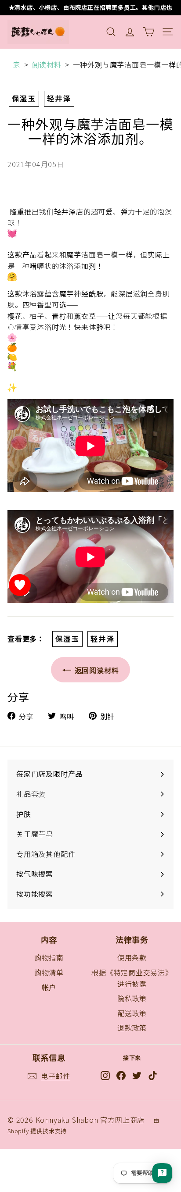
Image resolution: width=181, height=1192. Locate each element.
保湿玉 (24, 98)
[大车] (148, 32)
